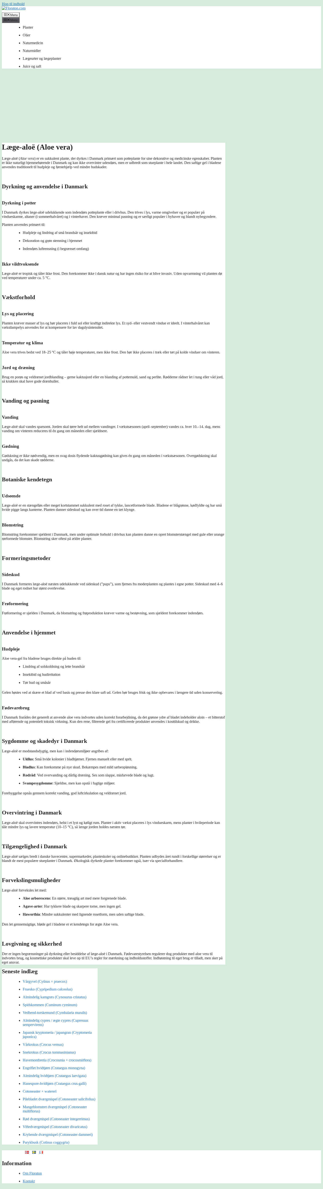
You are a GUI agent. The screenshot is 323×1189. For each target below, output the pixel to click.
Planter (28, 27)
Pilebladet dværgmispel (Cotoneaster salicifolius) (59, 1099)
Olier (26, 35)
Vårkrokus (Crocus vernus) (43, 1045)
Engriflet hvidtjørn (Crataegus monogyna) (54, 1068)
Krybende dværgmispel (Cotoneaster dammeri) (58, 1135)
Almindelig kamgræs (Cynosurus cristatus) (54, 997)
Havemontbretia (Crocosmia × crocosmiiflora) (57, 1060)
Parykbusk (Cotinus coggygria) (46, 1142)
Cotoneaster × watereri (40, 1091)
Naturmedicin (33, 43)
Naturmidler (32, 51)
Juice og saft (32, 66)
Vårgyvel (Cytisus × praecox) (45, 981)
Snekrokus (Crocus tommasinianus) (49, 1052)
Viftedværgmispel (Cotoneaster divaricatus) (55, 1127)
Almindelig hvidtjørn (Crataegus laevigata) (54, 1076)
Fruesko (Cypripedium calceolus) (47, 989)
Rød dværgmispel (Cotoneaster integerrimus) (56, 1119)
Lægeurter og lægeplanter (42, 58)
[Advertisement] (161, 107)
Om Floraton (32, 1173)
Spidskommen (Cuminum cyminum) (50, 1005)
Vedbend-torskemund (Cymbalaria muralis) (55, 1013)
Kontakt (29, 1181)
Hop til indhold (13, 4)
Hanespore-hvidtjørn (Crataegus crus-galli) (54, 1083)
